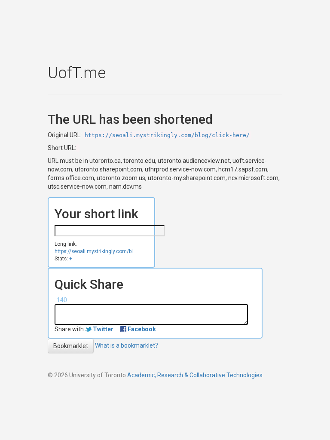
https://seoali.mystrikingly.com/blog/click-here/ (167, 135)
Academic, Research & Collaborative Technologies (195, 375)
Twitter (103, 329)
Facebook (142, 329)
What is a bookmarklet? (126, 345)
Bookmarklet (70, 345)
